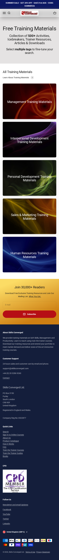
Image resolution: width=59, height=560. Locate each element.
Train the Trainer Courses (13, 450)
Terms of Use (30, 552)
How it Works (8, 444)
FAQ (4, 447)
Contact (6, 378)
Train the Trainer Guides (13, 453)
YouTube (6, 514)
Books (5, 456)
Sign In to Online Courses (13, 435)
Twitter (6, 519)
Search (6, 432)
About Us (7, 438)
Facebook (7, 509)
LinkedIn (6, 524)
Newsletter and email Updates (15, 505)
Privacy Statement (43, 552)
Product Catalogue (11, 441)
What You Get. (35, 296)
